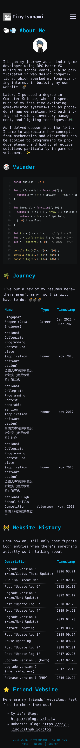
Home (25, 743)
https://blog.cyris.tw (33, 719)
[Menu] (73, 17)
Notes (38, 743)
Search (53, 743)
